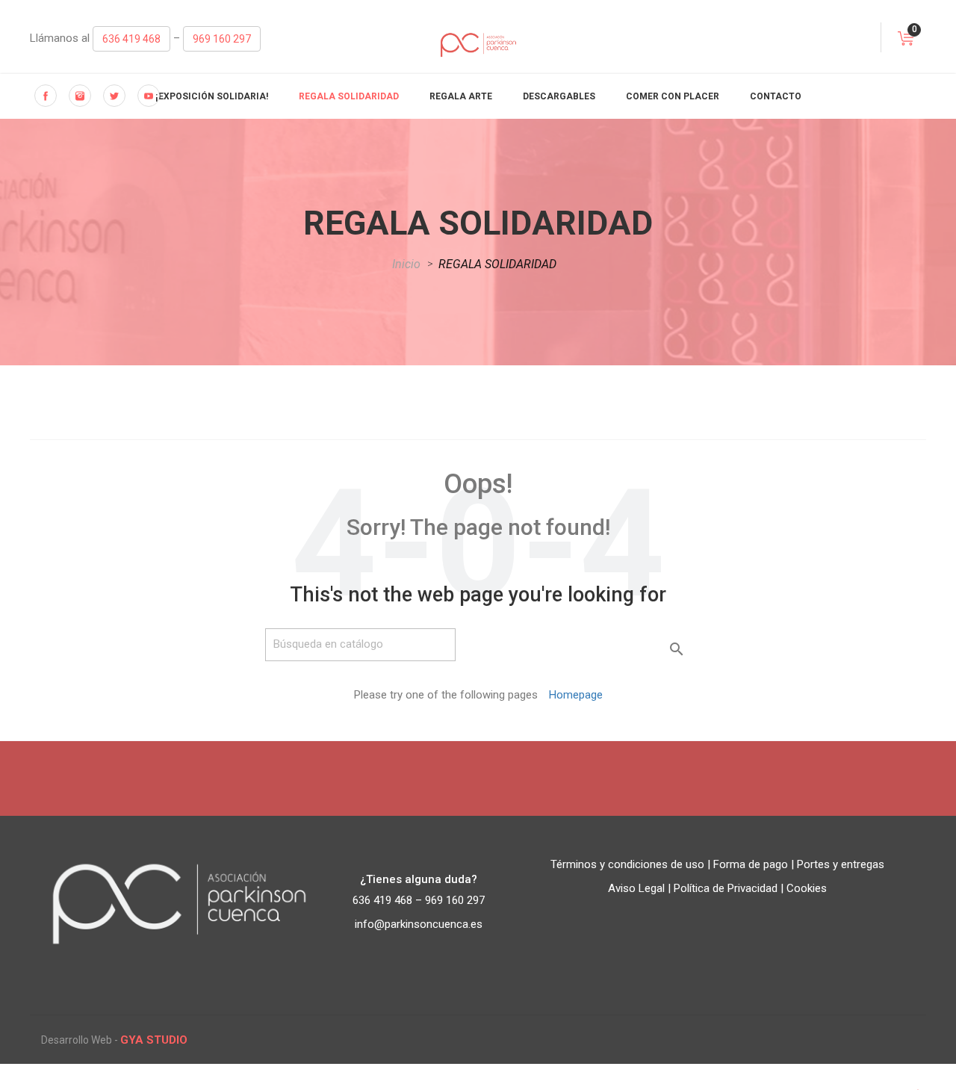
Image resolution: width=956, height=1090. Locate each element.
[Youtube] (148, 95)
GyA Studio (153, 1040)
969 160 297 (222, 39)
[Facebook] (45, 95)
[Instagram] (80, 95)
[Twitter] (114, 95)
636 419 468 (131, 39)
